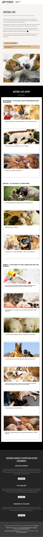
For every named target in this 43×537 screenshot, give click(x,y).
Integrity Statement (24, 527)
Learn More (21, 478)
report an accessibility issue (22, 532)
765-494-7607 (36, 525)
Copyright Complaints (21, 528)
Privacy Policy (27, 528)
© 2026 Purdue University (10, 527)
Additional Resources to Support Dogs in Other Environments (17, 47)
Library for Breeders (10, 43)
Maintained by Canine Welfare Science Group (12, 530)
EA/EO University (30, 527)
